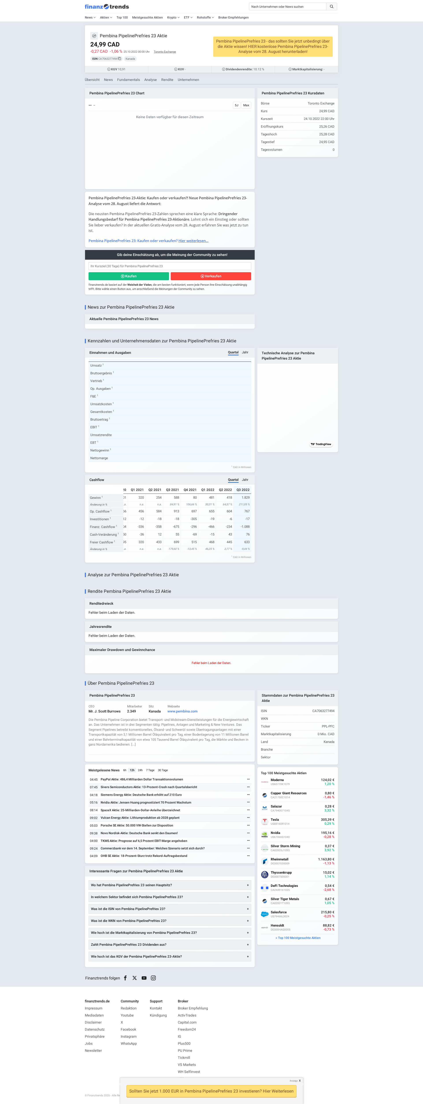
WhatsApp (129, 1043)
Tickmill (184, 1057)
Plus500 (184, 1043)
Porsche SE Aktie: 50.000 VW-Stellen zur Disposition (137, 825)
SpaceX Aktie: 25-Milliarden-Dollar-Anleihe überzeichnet (140, 810)
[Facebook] (125, 978)
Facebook (128, 1029)
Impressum (93, 1008)
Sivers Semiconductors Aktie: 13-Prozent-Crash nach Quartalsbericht (149, 787)
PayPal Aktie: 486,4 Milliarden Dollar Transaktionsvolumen (142, 779)
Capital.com (187, 1022)
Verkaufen (213, 276)
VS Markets (187, 1064)
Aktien (104, 17)
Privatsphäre (95, 1036)
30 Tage (163, 770)
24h (140, 770)
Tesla (275, 819)
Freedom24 (187, 1029)
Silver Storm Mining (285, 846)
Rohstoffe (204, 17)
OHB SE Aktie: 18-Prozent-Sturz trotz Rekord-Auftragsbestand (144, 856)
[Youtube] (144, 978)
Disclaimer (93, 1022)
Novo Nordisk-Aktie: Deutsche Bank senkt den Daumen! (139, 833)
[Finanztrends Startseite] (107, 8)
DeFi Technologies (284, 886)
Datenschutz (95, 1029)
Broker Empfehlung (193, 1008)
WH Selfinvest (189, 1071)
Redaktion (129, 1008)
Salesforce (279, 912)
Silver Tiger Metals (285, 899)
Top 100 (122, 17)
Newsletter (93, 1050)
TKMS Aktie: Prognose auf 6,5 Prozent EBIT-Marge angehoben (144, 841)
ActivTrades (187, 1015)
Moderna (277, 780)
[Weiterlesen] (248, 779)
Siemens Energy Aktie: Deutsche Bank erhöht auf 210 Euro (141, 795)
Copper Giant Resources (289, 793)
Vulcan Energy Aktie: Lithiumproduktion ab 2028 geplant (140, 817)
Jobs (89, 1043)
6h (124, 770)
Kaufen (131, 276)
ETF (186, 17)
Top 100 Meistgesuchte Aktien (299, 938)
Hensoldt (277, 925)
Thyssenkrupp (281, 872)
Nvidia (275, 833)
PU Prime (185, 1050)
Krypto (171, 17)
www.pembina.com (182, 711)
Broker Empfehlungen (233, 17)
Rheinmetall (279, 859)
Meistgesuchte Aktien (147, 17)
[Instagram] (153, 978)
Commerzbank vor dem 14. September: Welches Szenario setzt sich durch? (153, 848)
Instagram (129, 1036)
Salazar (276, 806)
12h (132, 770)
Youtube (127, 1015)
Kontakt (156, 1008)
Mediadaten (94, 1015)
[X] (135, 978)
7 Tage (150, 770)
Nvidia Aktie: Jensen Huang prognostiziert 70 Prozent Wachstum (146, 802)
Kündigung (158, 1015)
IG (179, 1036)
